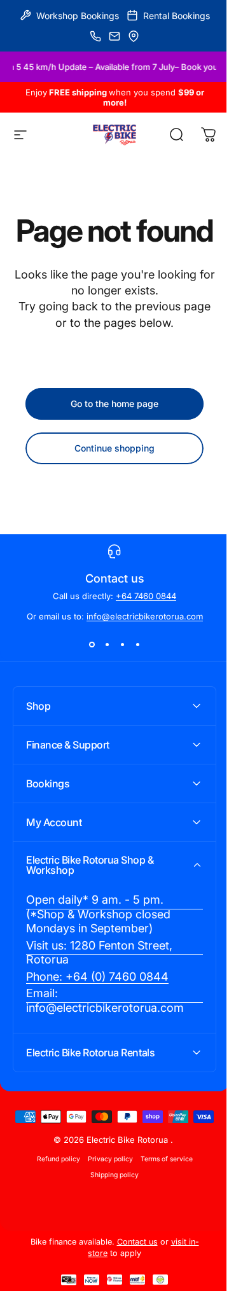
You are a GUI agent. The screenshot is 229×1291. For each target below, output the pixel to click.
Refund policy (53, 1210)
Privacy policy (105, 1210)
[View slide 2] (106, 644)
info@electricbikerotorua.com (145, 616)
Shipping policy (110, 1226)
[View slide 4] (137, 644)
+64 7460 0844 (146, 596)
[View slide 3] (122, 644)
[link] (109, 945)
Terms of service (161, 1210)
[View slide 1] (91, 644)
